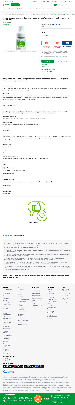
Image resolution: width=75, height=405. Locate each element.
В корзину (48, 61)
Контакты (20, 296)
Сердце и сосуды (50, 8)
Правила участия (36, 295)
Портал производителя (51, 296)
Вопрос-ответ (35, 303)
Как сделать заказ (7, 289)
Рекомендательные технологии (23, 321)
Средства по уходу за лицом (25, 14)
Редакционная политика (21, 304)
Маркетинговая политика (7, 319)
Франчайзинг (50, 293)
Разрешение (6, 310)
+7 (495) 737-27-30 (9, 395)
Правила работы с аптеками (22, 325)
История (20, 292)
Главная (4, 14)
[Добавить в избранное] (58, 61)
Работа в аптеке (66, 293)
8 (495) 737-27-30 (51, 379)
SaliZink (48, 26)
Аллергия (59, 8)
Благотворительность (23, 299)
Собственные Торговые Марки (51, 312)
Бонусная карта (54, 1)
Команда (20, 294)
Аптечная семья (36, 291)
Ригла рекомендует (29, 8)
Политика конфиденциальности (8, 301)
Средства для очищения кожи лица (40, 14)
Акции (5, 8)
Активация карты (36, 293)
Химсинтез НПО (56, 24)
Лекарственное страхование (22, 308)
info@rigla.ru (61, 402)
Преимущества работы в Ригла (66, 290)
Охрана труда (65, 302)
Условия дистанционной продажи (7, 315)
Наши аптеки (63, 1)
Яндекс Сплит (5, 24)
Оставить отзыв (22, 301)
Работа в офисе (66, 295)
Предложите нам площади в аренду (51, 300)
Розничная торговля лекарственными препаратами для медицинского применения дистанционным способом (7, 336)
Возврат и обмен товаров (7, 323)
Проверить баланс (37, 298)
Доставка (5, 295)
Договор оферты (7, 326)
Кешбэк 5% (19, 8)
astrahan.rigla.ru (49, 376)
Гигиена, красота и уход (12, 14)
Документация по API (51, 308)
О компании (21, 289)
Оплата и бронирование (6, 292)
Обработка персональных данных (6, 345)
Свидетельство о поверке (22, 315)
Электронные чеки (37, 305)
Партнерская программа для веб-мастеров (52, 317)
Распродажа (12, 8)
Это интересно (6, 298)
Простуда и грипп (40, 8)
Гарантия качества (22, 311)
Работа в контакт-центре (66, 299)
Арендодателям (35, 1)
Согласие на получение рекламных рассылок (6, 351)
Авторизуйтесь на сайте (8, 235)
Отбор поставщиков (50, 304)
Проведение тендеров (50, 290)
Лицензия (5, 308)
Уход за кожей (67, 8)
